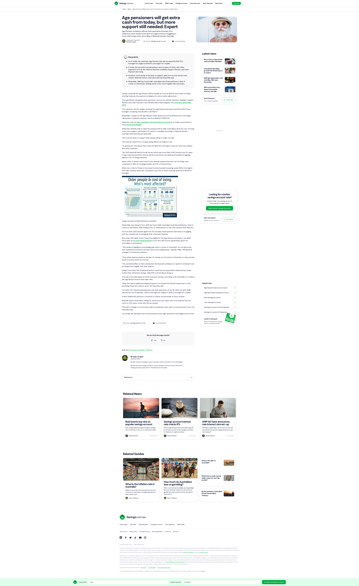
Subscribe (236, 3)
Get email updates (180, 41)
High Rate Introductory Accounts (215, 288)
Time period (83, 582)
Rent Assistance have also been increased (153, 122)
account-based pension (142, 241)
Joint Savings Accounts (212, 302)
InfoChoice (143, 567)
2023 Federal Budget (133, 125)
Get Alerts (229, 219)
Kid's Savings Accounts (212, 298)
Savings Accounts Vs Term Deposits (216, 307)
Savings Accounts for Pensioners (215, 312)
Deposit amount (175, 582)
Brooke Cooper (137, 356)
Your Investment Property (164, 567)
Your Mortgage (152, 567)
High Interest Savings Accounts (219, 208)
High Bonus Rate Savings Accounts (216, 293)
